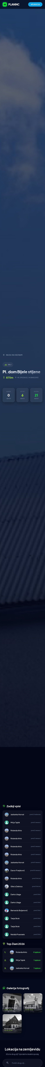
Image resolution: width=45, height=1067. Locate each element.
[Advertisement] (22, 776)
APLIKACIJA (35, 4)
